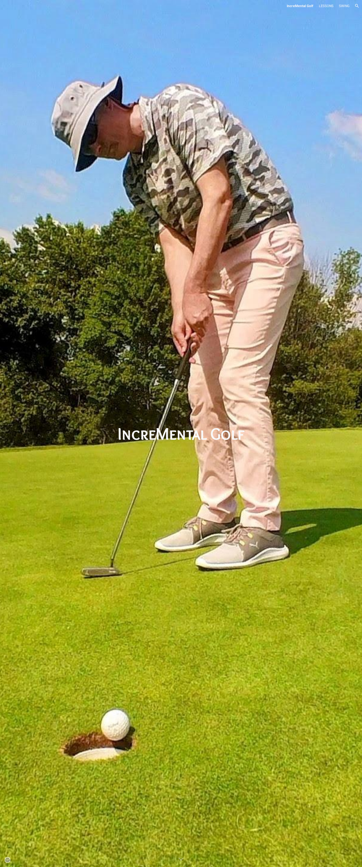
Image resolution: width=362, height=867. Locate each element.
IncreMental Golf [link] (300, 6)
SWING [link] (344, 6)
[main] (181, 433)
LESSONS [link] (326, 6)
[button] (357, 6)
